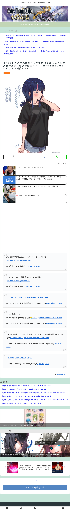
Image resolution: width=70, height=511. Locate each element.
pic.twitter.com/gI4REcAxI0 (18, 281)
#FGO (20, 297)
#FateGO (19, 338)
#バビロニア (11, 297)
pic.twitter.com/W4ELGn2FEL (19, 358)
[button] (64, 347)
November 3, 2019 (54, 323)
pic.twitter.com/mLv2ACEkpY (36, 338)
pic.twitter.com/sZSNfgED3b (18, 260)
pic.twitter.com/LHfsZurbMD (50, 318)
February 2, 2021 (33, 266)
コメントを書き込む (35, 487)
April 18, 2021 (43, 364)
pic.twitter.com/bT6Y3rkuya (36, 297)
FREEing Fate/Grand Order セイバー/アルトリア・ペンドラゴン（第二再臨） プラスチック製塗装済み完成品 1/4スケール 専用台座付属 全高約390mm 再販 (35, 424)
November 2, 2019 (54, 303)
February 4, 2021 (33, 286)
